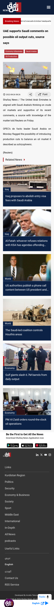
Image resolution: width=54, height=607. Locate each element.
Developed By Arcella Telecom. (27, 595)
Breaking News (12, 21)
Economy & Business (14, 51)
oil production (11, 56)
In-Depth (10, 527)
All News (10, 534)
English (9, 565)
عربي (7, 558)
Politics (9, 481)
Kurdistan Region (15, 475)
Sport (8, 508)
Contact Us (11, 578)
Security (10, 488)
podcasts (10, 540)
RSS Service (12, 584)
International (12, 521)
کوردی (8, 571)
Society (9, 501)
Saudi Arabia (31, 51)
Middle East (12, 514)
